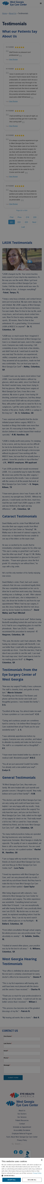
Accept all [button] (12, 1180)
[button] (22, 1175)
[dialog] (22, 1171)
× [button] (41, 1160)
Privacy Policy (37, 1173)
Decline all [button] (32, 1180)
